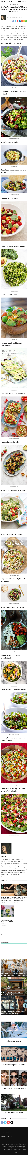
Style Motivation (14, 1)
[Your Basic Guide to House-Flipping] (14, 1103)
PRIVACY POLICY (5, 1137)
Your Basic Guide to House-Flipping (14, 1112)
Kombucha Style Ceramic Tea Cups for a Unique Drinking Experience (20, 899)
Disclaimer (9, 1132)
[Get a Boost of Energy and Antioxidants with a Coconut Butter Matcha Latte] (7, 911)
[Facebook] (2, 1122)
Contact (3, 1132)
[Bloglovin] (11, 1122)
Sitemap (13, 1137)
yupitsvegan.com (14, 166)
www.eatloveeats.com (14, 486)
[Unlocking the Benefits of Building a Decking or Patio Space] (14, 986)
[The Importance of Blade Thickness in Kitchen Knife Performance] (7, 889)
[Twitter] (1, 876)
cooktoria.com (14, 339)
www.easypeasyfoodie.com (14, 242)
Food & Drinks (14, 4)
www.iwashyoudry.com (14, 575)
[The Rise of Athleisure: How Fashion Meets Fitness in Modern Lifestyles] (14, 1005)
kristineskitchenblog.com (14, 87)
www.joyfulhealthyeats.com (14, 651)
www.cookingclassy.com (14, 785)
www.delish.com (14, 686)
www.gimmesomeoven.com (14, 734)
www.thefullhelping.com (14, 603)
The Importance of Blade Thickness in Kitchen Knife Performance (7, 899)
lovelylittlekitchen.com (14, 438)
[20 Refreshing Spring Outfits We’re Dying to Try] (14, 1055)
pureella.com (14, 530)
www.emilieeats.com (14, 291)
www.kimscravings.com (14, 138)
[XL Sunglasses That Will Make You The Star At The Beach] (14, 1079)
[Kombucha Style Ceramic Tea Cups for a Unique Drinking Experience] (20, 889)
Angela (7, 17)
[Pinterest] (8, 1122)
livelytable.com (14, 390)
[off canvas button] (2, 1)
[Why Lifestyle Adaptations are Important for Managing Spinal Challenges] (14, 1030)
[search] (25, 1)
